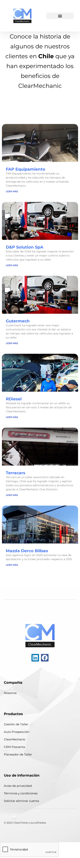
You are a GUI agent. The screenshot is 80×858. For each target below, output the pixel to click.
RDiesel (14, 399)
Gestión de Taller (16, 724)
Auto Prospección (16, 732)
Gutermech (18, 321)
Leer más (12, 191)
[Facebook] (45, 657)
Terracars (15, 472)
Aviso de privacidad (18, 786)
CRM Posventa (14, 747)
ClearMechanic (14, 739)
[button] (60, 16)
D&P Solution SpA (24, 247)
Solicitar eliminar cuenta (21, 801)
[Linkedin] (35, 657)
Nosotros (10, 693)
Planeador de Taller (18, 754)
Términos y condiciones (20, 793)
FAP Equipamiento (25, 169)
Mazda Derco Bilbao (27, 550)
